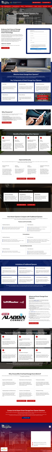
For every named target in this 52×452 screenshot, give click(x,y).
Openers (35, 6)
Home (2, 6)
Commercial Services (16, 6)
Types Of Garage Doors (28, 6)
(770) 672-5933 (35, 445)
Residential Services (7, 6)
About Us (39, 6)
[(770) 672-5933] (32, 445)
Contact (49, 6)
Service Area (45, 6)
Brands (22, 6)
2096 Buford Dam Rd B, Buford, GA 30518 (39, 442)
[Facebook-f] (50, 427)
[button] (42, 96)
